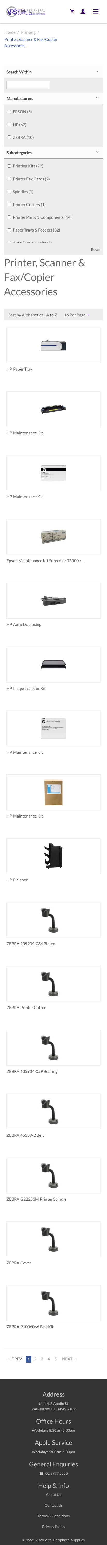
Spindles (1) (23, 191)
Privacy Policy (53, 1526)
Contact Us (54, 1505)
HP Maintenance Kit (24, 432)
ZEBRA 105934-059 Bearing (31, 1071)
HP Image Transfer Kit (26, 688)
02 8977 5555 (56, 1473)
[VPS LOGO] (24, 11)
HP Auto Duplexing (23, 624)
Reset (95, 250)
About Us (53, 1494)
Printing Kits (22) (28, 165)
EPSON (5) (22, 111)
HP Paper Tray (19, 368)
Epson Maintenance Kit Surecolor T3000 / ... (45, 560)
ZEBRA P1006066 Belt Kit (30, 1326)
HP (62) (19, 124)
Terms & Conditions (54, 1516)
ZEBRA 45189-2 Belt (25, 1135)
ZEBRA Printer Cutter (26, 1007)
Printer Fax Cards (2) (31, 178)
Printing (28, 32)
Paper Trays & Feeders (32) (36, 229)
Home (9, 32)
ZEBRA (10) (23, 137)
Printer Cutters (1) (29, 204)
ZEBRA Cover (18, 1262)
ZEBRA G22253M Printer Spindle (36, 1198)
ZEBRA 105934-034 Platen (30, 943)
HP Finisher (17, 879)
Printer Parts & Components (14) (42, 217)
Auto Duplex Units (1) (32, 242)
